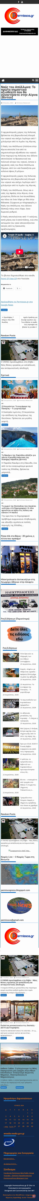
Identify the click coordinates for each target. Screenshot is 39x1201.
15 (28, 1119)
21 (23, 1123)
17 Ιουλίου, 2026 (7, 977)
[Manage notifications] (34, 1196)
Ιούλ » (12, 1127)
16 (32, 1119)
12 (15, 1119)
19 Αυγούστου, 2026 (9, 449)
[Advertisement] (19, 57)
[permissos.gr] (3, 80)
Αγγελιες (3, 995)
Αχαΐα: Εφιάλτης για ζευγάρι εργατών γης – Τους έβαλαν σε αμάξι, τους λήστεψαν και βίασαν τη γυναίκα (29, 322)
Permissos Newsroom (23, 103)
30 (32, 1126)
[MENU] (36, 80)
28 (23, 1126)
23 (32, 1123)
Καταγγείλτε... (9, 1159)
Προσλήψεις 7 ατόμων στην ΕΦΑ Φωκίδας (8, 319)
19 (15, 1123)
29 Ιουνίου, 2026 (7, 1066)
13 (19, 1119)
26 (15, 1126)
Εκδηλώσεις (19, 995)
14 (23, 1119)
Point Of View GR (9, 278)
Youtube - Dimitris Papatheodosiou (18, 1176)
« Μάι (6, 1127)
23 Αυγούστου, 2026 (9, 400)
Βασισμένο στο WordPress (13, 1195)
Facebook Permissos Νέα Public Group (19, 1173)
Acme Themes (27, 1197)
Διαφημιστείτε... (10, 1164)
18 (10, 1123)
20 (19, 1123)
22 (28, 1123)
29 (28, 1126)
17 (6, 1123)
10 (6, 1119)
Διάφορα (4, 310)
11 (10, 1119)
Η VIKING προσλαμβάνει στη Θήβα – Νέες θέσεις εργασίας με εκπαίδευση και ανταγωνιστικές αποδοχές (18, 365)
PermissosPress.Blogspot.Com (16, 1178)
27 (19, 1126)
